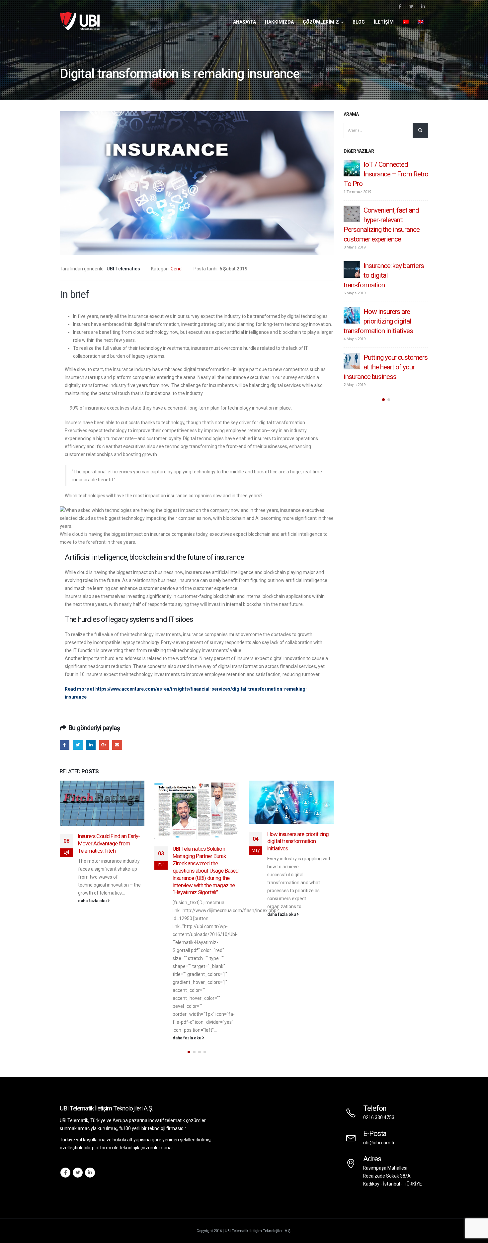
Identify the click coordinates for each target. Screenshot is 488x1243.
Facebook (64, 745)
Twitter (78, 745)
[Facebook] (400, 6)
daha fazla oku (93, 1037)
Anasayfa (244, 22)
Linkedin (90, 1173)
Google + (104, 745)
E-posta (117, 745)
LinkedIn (91, 745)
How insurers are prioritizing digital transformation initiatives (203, 841)
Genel (177, 268)
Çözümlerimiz (321, 22)
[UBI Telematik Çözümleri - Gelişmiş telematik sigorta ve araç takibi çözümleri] (80, 21)
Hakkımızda (279, 22)
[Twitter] (411, 6)
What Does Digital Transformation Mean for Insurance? (384, 265)
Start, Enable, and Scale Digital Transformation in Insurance (385, 220)
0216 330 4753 (378, 1117)
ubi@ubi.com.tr (379, 1142)
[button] (189, 1052)
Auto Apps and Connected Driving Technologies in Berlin (299, 818)
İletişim (384, 22)
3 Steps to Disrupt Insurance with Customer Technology (378, 174)
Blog (359, 22)
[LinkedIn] (423, 6)
